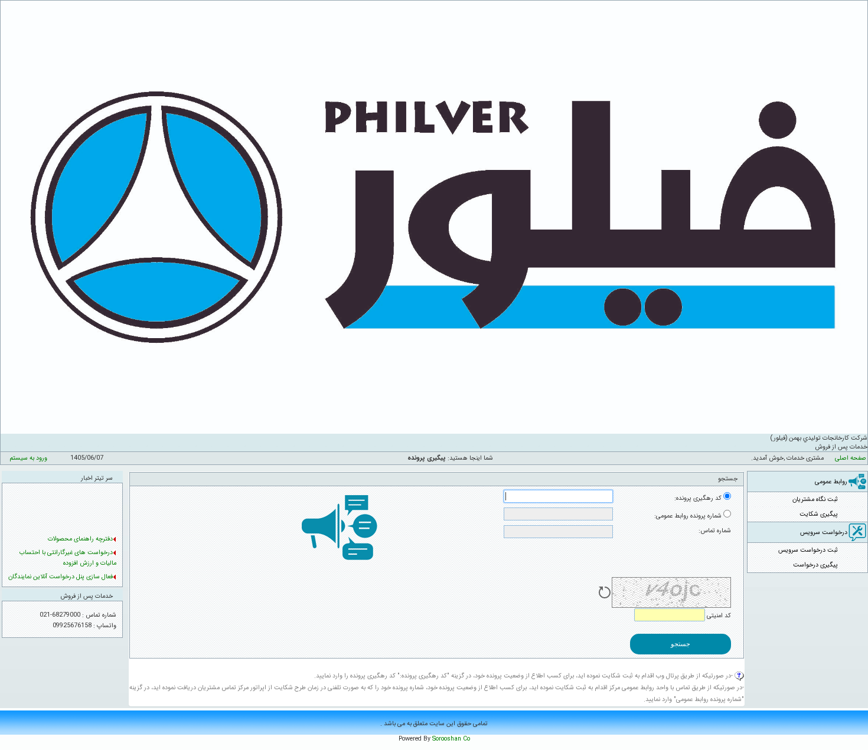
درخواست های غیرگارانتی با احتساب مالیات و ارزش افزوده (67, 556)
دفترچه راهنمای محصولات (80, 537)
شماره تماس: (715, 531)
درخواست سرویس (823, 533)
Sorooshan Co (451, 739)
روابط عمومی (831, 482)
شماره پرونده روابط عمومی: (688, 516)
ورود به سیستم (28, 458)
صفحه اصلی (850, 458)
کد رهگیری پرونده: (698, 498)
